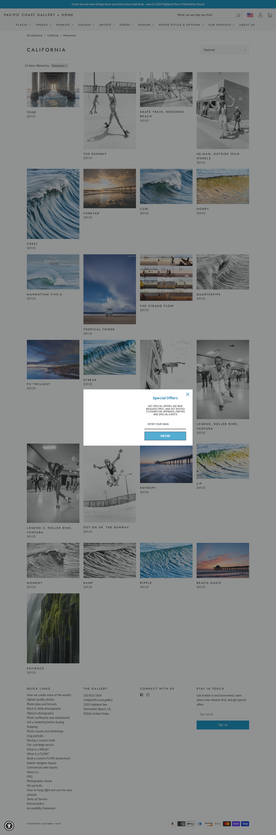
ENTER (165, 436)
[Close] (188, 394)
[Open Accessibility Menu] (9, 826)
